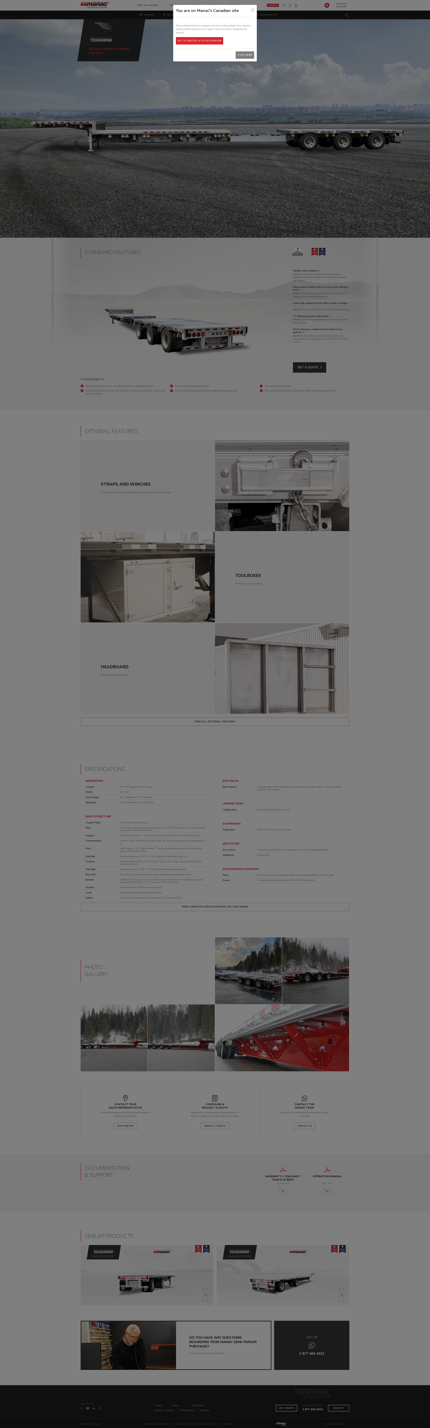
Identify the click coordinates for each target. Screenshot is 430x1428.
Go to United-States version (199, 40)
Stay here (245, 55)
